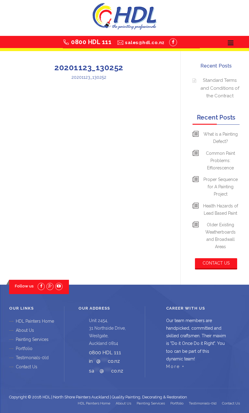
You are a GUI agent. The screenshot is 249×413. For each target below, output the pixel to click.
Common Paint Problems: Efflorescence (220, 160)
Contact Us (216, 263)
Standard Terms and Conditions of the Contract (219, 88)
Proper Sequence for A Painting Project (220, 186)
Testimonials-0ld (32, 357)
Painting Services (32, 339)
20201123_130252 (88, 77)
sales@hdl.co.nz (145, 42)
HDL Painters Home (35, 321)
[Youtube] (58, 286)
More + (175, 366)
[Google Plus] (49, 286)
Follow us (24, 286)
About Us (25, 330)
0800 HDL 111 (91, 42)
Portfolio (24, 348)
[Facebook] (173, 42)
